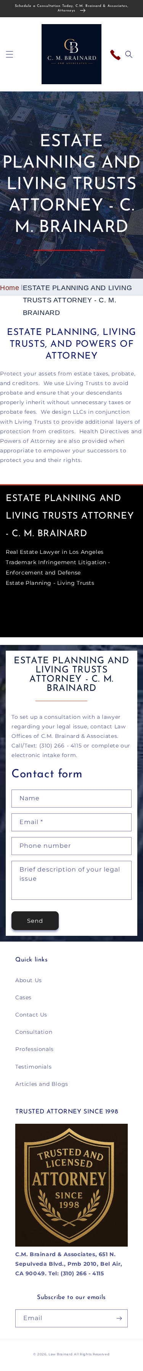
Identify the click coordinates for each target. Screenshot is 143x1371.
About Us (28, 980)
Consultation (33, 1031)
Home (9, 288)
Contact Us (31, 1014)
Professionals (34, 1049)
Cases (23, 997)
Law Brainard (60, 1354)
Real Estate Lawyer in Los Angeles (55, 551)
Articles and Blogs (41, 1083)
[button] (9, 54)
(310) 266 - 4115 (117, 52)
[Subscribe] (119, 1318)
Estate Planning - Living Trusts (50, 582)
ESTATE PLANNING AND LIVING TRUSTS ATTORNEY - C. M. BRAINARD (77, 300)
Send (35, 920)
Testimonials (33, 1066)
